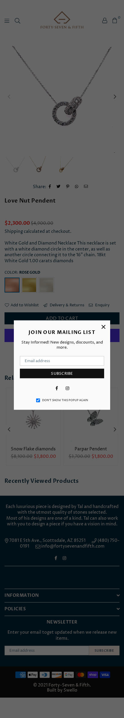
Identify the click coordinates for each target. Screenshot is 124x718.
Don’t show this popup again (65, 400)
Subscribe (62, 373)
